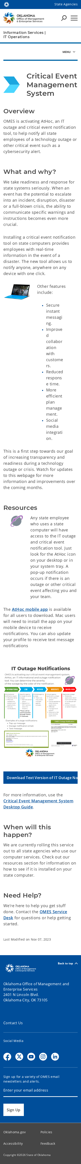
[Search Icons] (63, 17)
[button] (40, 777)
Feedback (47, 1143)
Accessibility (13, 1143)
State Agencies (66, 4)
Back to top (65, 963)
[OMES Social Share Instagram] (43, 1057)
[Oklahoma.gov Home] (6, 4)
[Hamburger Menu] (74, 18)
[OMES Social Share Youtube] (31, 1057)
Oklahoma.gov (14, 1132)
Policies (46, 1132)
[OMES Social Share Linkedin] (55, 1057)
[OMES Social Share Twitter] (19, 1057)
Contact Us (13, 1022)
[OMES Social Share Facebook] (7, 1057)
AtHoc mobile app (30, 609)
